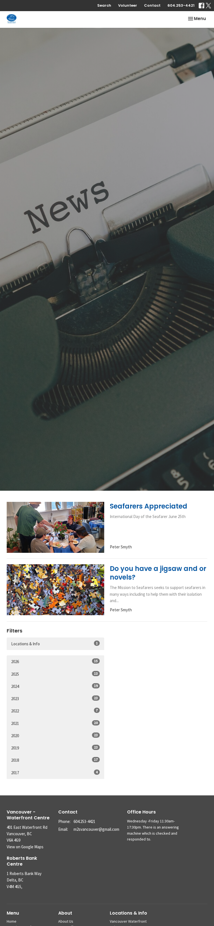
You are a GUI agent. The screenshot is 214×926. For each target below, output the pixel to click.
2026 (54, 661)
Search (104, 5)
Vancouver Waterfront (128, 921)
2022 (54, 711)
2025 (54, 674)
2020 (54, 735)
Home (11, 921)
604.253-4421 (180, 5)
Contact (152, 5)
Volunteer (127, 5)
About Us (65, 921)
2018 (54, 760)
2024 (54, 686)
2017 (54, 772)
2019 (54, 748)
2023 (54, 698)
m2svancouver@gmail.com (96, 829)
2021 (54, 723)
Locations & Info (54, 643)
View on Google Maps (25, 846)
